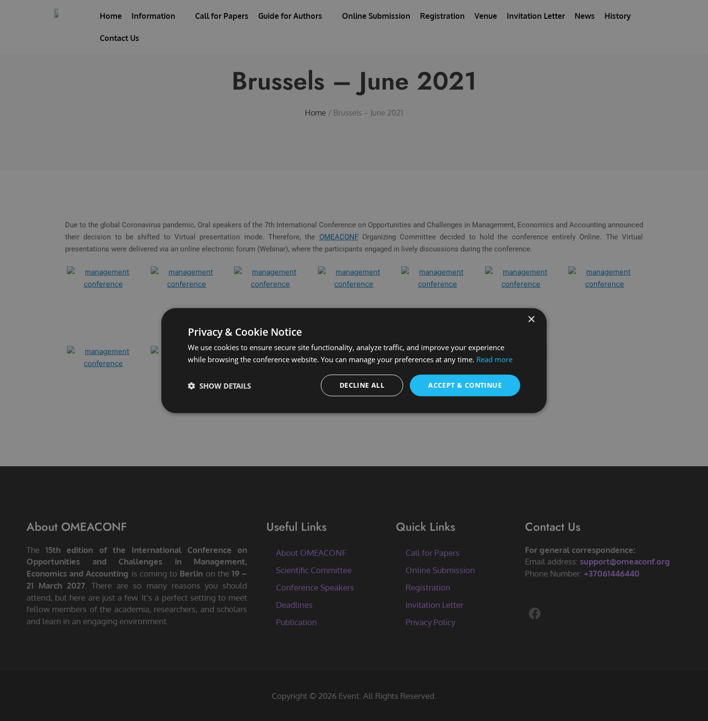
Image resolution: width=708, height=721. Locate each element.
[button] (219, 385)
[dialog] (354, 360)
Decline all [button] (362, 385)
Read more (494, 359)
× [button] (531, 319)
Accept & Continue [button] (465, 385)
